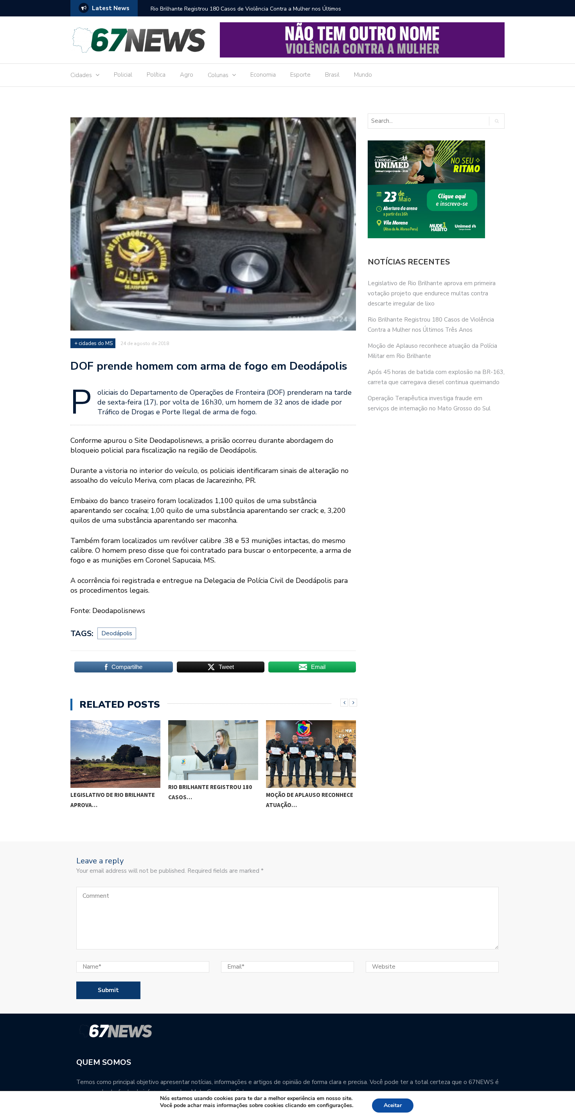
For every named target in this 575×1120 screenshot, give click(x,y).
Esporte (300, 75)
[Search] (496, 121)
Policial (123, 75)
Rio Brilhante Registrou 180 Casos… (210, 792)
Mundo (363, 75)
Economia (263, 75)
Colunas (218, 75)
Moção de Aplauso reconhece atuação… (309, 800)
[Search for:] (425, 121)
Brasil (332, 75)
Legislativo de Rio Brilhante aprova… (112, 800)
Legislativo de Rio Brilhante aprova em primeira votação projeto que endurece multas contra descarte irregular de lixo (432, 293)
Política (156, 75)
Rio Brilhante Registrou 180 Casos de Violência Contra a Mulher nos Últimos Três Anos (246, 14)
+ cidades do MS (93, 343)
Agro (186, 75)
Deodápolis (116, 633)
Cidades (81, 75)
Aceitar (393, 1105)
